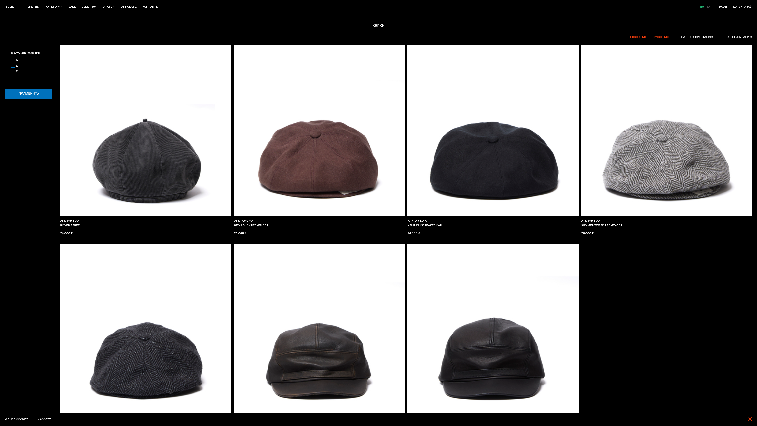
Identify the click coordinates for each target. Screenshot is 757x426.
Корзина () (742, 6)
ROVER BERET (70, 223)
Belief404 (89, 6)
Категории (54, 6)
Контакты (151, 6)
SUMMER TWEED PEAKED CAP (601, 223)
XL (18, 71)
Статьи (109, 6)
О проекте (128, 6)
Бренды (33, 6)
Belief (11, 6)
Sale (72, 6)
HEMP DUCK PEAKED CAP (251, 223)
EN (709, 6)
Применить (29, 93)
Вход (723, 6)
